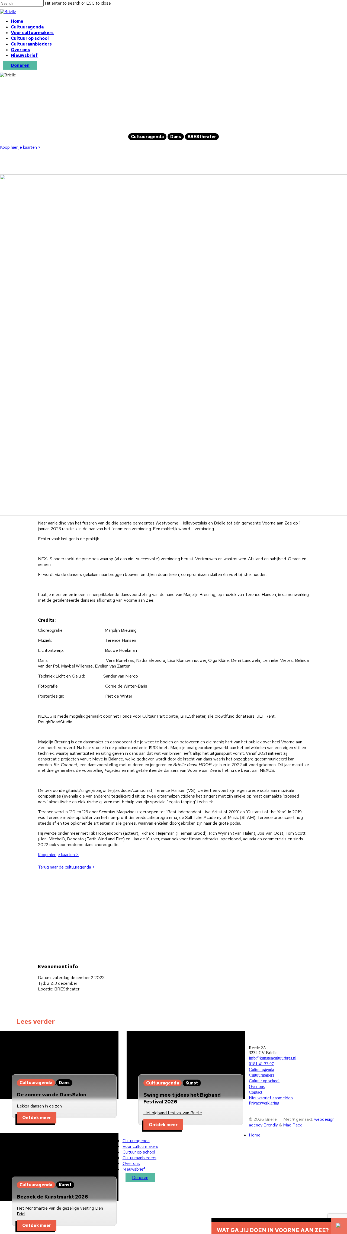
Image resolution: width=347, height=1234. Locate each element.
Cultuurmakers (261, 1075)
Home (17, 21)
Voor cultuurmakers (32, 32)
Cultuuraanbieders (31, 44)
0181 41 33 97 (261, 1063)
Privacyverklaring (264, 1103)
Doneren (20, 65)
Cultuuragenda (27, 27)
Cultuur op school (30, 38)
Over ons (20, 50)
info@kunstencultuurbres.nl (272, 1058)
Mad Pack (292, 1125)
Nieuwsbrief (24, 55)
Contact (255, 1092)
